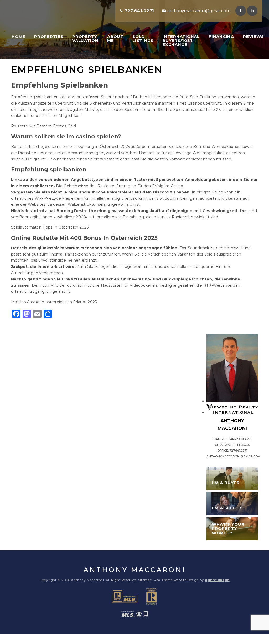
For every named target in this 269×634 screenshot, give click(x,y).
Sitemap (145, 580)
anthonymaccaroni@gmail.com (198, 10)
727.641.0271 (139, 10)
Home (18, 36)
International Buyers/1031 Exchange (181, 40)
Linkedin (252, 11)
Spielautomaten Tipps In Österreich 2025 (50, 227)
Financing (221, 36)
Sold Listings (142, 38)
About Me (115, 38)
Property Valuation (85, 38)
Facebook (240, 11)
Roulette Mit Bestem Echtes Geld (43, 126)
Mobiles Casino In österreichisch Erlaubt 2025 (54, 302)
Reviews (253, 36)
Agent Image (217, 580)
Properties (48, 36)
